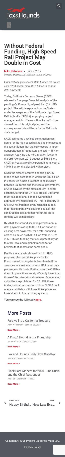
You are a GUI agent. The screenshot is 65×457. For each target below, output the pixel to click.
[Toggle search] (59, 6)
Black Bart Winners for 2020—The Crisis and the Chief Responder (34, 372)
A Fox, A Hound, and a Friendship (29, 337)
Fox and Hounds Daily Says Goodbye (32, 354)
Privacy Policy (32, 447)
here (38, 299)
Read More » (14, 330)
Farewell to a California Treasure (29, 320)
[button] (9, 25)
